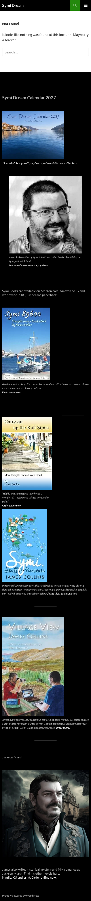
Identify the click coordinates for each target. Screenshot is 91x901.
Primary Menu (85, 5)
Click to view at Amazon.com (61, 593)
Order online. (63, 727)
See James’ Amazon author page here (28, 265)
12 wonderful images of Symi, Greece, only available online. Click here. (40, 163)
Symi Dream (13, 5)
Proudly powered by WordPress (20, 895)
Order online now (11, 392)
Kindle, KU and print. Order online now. (29, 877)
